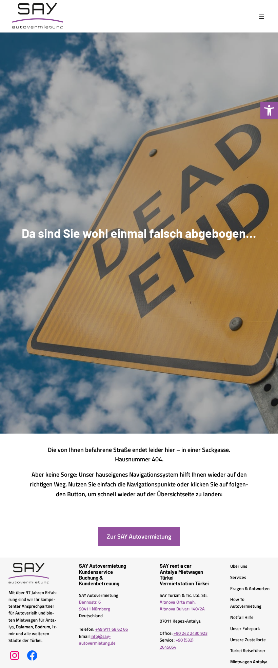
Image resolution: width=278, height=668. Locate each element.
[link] (269, 110)
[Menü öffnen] (262, 16)
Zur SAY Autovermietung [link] (139, 536)
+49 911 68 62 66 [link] (111, 629)
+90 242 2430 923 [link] (190, 633)
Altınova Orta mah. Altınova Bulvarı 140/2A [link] (182, 605)
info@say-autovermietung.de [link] (97, 639)
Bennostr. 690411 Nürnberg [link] (94, 605)
